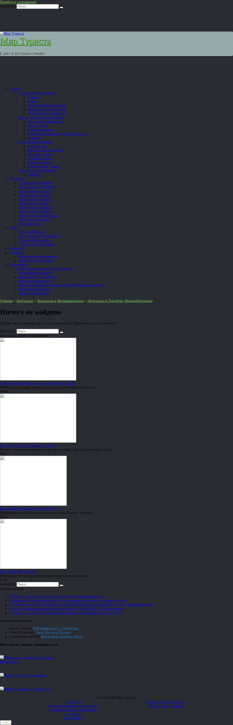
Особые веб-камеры (33, 293)
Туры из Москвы (31, 232)
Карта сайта (73, 718)
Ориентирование (40, 130)
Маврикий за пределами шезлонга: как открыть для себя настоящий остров (67, 600)
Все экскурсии (29, 224)
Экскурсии (17, 179)
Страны (33, 97)
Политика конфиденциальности (73, 706)
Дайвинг (34, 175)
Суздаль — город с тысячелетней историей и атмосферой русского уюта (65, 613)
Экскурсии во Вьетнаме (37, 187)
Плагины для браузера (35, 260)
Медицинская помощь (44, 121)
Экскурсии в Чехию (33, 220)
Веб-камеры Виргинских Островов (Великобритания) (60, 285)
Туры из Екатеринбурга (36, 244)
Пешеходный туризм (43, 166)
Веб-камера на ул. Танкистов (55, 628)
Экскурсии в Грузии (34, 191)
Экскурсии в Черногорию (38, 215)
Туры (13, 228)
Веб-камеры (18, 264)
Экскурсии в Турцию (34, 211)
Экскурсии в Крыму (34, 203)
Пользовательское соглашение (73, 710)
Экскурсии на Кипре (34, 199)
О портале (73, 702)
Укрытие (34, 138)
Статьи (14, 89)
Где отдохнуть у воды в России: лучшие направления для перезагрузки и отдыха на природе (81, 605)
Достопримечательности (46, 105)
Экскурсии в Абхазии (35, 183)
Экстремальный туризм (36, 171)
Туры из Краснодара (34, 240)
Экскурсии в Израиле (35, 195)
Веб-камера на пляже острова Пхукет (29, 508)
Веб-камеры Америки (35, 273)
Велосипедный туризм (45, 150)
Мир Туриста (25, 41)
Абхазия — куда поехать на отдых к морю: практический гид (56, 596)
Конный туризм (39, 162)
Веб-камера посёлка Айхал (62, 636)
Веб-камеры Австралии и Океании (45, 269)
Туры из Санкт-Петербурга (39, 236)
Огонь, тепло (37, 126)
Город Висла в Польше (53, 632)
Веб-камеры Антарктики (37, 277)
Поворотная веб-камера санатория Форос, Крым (37, 383)
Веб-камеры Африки (34, 281)
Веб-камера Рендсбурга (18, 572)
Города (32, 101)
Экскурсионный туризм (37, 93)
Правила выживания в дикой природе (56, 134)
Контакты (16, 248)
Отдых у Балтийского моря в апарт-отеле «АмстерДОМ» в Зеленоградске (66, 609)
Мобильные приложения (37, 256)
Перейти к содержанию (18, 2)
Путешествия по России (46, 113)
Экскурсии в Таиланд (35, 207)
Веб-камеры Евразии (34, 289)
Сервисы (16, 252)
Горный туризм (39, 158)
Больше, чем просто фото (165, 702)
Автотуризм (36, 146)
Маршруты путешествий (46, 109)
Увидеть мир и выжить (165, 706)
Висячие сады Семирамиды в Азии (27, 445)
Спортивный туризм (34, 142)
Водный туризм (39, 154)
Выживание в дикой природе (41, 117)
